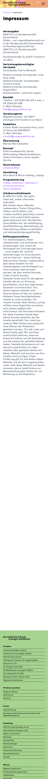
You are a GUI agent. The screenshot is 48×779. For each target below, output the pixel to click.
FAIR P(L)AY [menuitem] (8, 695)
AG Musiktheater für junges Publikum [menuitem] (18, 670)
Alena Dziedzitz (12, 188)
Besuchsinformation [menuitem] (11, 753)
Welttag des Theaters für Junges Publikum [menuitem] (20, 660)
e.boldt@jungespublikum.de (18, 136)
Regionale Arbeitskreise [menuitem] (13, 680)
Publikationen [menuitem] (8, 775)
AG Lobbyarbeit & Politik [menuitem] (13, 673)
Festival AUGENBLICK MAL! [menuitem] (15, 650)
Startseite (7, 12)
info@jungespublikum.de (17, 109)
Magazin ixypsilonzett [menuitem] (12, 768)
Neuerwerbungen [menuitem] (10, 743)
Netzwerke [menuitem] (8, 747)
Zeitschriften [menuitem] (8, 740)
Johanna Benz (11, 167)
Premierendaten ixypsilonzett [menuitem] (15, 772)
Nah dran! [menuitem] (7, 698)
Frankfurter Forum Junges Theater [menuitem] (17, 653)
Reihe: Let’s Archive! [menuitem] (11, 733)
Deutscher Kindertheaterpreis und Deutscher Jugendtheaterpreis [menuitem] (21, 714)
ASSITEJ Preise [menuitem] (9, 710)
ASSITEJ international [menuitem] (12, 657)
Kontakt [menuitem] (6, 757)
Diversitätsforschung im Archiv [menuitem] (15, 730)
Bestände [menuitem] (7, 737)
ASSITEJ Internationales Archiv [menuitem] (16, 727)
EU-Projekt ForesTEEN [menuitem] (13, 667)
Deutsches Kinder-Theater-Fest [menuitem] (16, 677)
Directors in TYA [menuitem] (10, 663)
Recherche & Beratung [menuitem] (12, 750)
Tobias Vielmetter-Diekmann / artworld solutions (20, 184)
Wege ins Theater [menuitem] (10, 692)
